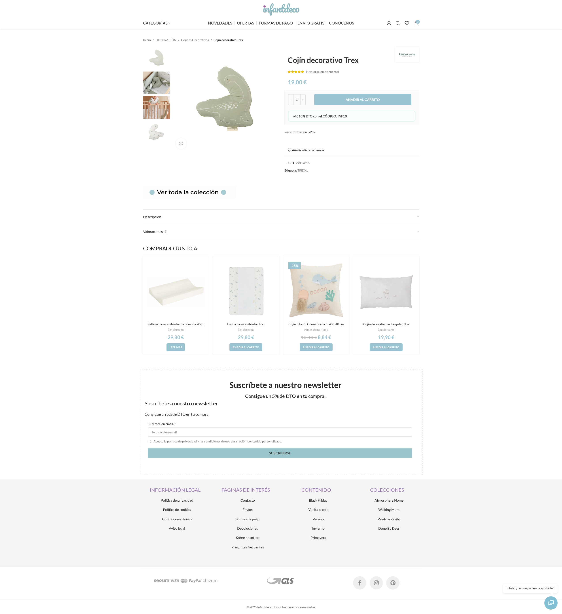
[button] (245, 347)
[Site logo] (280, 8)
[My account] (389, 23)
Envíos (247, 509)
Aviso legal (177, 528)
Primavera (318, 537)
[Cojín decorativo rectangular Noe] (386, 290)
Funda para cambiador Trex (246, 324)
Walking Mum (388, 509)
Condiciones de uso (177, 519)
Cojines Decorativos (195, 40)
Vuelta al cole (318, 509)
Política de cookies (177, 509)
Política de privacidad (177, 500)
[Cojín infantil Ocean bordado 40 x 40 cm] (316, 290)
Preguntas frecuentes (247, 547)
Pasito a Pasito (389, 519)
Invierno (318, 528)
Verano (318, 519)
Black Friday (318, 500)
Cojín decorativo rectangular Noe (386, 324)
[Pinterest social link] (392, 582)
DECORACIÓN (165, 40)
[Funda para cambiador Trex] (246, 290)
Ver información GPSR (299, 132)
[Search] (398, 23)
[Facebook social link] (359, 582)
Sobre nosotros (247, 537)
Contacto (247, 500)
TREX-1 (302, 170)
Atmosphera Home (316, 329)
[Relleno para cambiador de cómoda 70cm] (176, 290)
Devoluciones (247, 528)
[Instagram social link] (376, 582)
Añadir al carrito (363, 99)
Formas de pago (247, 519)
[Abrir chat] (551, 603)
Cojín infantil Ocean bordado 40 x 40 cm (316, 324)
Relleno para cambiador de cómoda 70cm (176, 324)
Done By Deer (388, 528)
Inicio (147, 40)
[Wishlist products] (406, 23)
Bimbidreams (176, 329)
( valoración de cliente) (322, 72)
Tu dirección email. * (162, 424)
